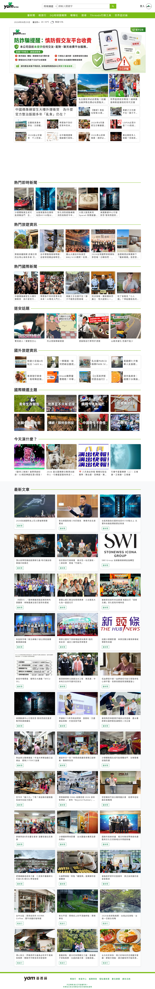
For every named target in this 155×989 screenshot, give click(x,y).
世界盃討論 (121, 15)
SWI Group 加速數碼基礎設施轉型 (118, 560)
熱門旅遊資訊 (25, 224)
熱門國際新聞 (25, 266)
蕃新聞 (31, 15)
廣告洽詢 (126, 979)
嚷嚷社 (74, 15)
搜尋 (84, 15)
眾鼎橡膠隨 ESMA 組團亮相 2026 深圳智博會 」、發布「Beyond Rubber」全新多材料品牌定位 (77, 800)
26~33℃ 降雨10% (52, 22)
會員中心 (83, 979)
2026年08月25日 (22, 22)
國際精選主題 (25, 389)
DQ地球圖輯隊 (58, 15)
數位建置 (116, 979)
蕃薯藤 (10, 5)
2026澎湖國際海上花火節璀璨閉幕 (32, 520)
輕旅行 (42, 15)
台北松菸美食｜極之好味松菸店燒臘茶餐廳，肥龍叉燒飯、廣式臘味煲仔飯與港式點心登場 (120, 958)
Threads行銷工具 (100, 15)
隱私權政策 (104, 979)
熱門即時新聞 (25, 182)
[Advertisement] (77, 161)
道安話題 (22, 308)
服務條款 (93, 979)
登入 (142, 6)
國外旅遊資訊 (25, 350)
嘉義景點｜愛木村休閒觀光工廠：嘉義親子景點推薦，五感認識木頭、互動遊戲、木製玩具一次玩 (77, 958)
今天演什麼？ (25, 439)
